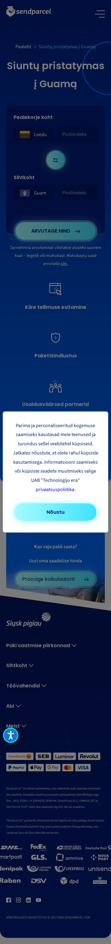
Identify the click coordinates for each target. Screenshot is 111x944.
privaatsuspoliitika (55, 489)
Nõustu (55, 512)
